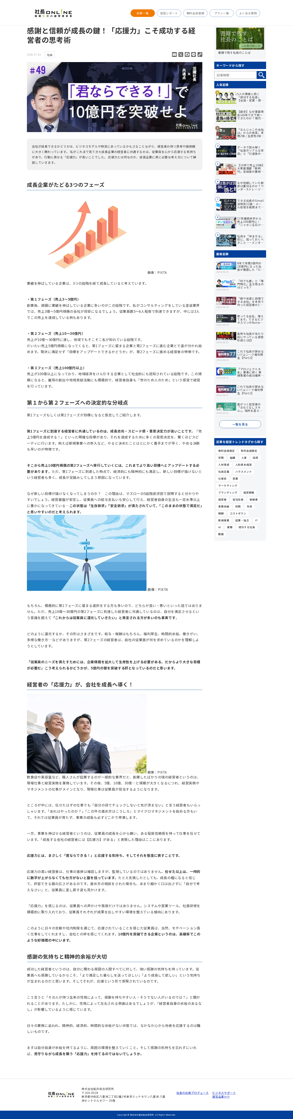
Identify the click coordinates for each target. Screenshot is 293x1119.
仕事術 (222, 478)
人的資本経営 (243, 464)
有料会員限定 (249, 451)
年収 (249, 506)
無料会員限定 (226, 451)
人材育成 (223, 464)
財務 (238, 506)
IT (256, 520)
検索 (261, 75)
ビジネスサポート (224, 1093)
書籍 (230, 527)
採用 (255, 458)
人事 (244, 458)
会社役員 (238, 499)
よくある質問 (248, 13)
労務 (221, 458)
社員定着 (223, 471)
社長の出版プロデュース (192, 1093)
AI (219, 527)
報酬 (221, 513)
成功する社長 (247, 527)
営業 (235, 478)
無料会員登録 (195, 13)
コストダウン (238, 513)
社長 (50, 55)
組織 (232, 458)
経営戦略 (248, 492)
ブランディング (227, 492)
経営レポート (169, 13)
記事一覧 (142, 13)
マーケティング (227, 485)
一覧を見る (240, 424)
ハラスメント (243, 471)
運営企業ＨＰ (221, 1097)
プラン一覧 (221, 13)
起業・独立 (242, 520)
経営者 (222, 499)
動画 (221, 534)
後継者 (254, 499)
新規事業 (223, 520)
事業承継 (223, 506)
